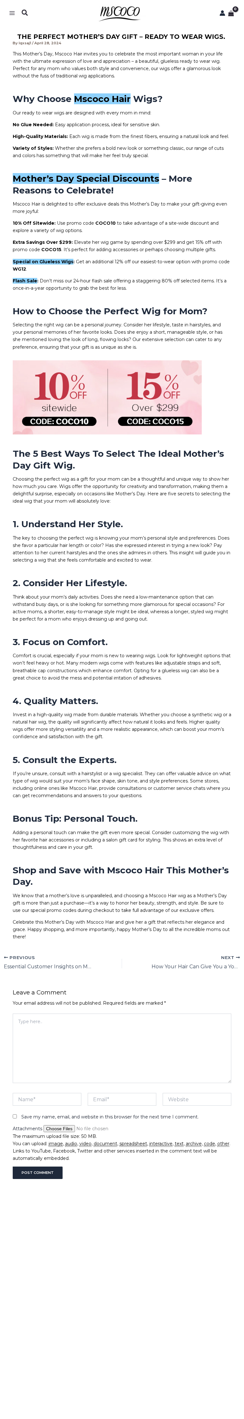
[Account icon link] (222, 13)
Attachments (28, 1129)
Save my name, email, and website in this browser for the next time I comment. (110, 1117)
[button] (25, 13)
